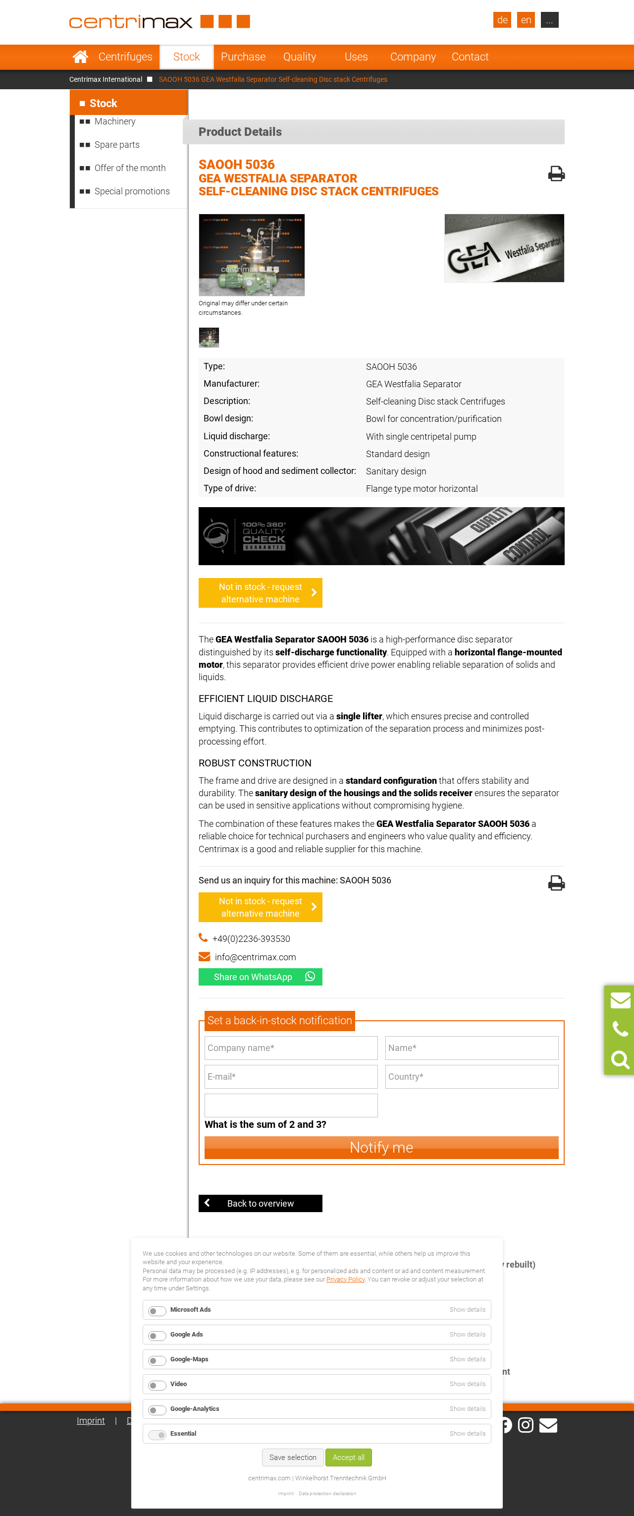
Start (80, 57)
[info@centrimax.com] (548, 1424)
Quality (299, 57)
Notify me (382, 1147)
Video (178, 1384)
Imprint (91, 1420)
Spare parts (117, 144)
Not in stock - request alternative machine (260, 593)
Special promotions (132, 191)
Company (413, 57)
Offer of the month (130, 168)
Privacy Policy (345, 1279)
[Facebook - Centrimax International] (504, 1425)
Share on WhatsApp (253, 977)
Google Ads (186, 1334)
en (526, 20)
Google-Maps (189, 1359)
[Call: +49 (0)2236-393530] (620, 1030)
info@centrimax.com (255, 957)
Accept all (349, 1457)
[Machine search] (620, 1059)
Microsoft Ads (190, 1309)
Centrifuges (126, 57)
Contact (470, 57)
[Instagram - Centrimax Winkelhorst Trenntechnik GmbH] (525, 1424)
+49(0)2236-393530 (251, 938)
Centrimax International (105, 79)
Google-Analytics (194, 1408)
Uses (356, 57)
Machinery (115, 121)
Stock (186, 57)
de (502, 20)
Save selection (293, 1457)
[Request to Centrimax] (621, 1000)
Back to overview (260, 1203)
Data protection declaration (328, 1493)
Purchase (243, 57)
